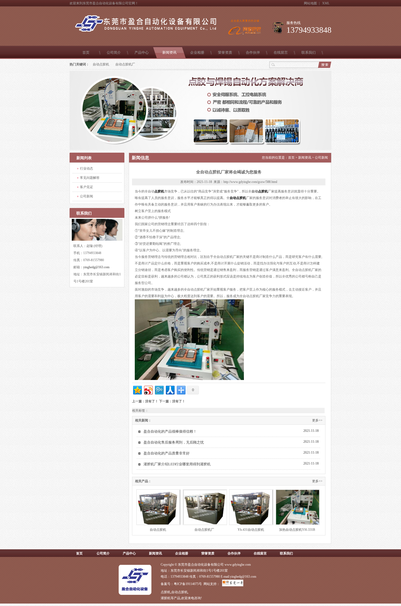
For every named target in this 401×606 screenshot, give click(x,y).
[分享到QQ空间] (137, 389)
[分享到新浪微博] (148, 389)
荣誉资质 (225, 52)
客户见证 (86, 187)
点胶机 (159, 191)
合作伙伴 (253, 52)
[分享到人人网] (170, 389)
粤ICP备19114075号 (188, 584)
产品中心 (141, 52)
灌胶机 (165, 598)
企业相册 (197, 52)
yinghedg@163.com (96, 267)
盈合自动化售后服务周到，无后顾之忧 (173, 442)
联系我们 (308, 52)
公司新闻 (86, 196)
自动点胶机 (101, 64)
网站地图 (310, 3)
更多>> (317, 420)
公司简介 (114, 52)
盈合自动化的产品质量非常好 (166, 453)
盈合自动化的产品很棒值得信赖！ (170, 431)
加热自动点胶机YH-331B (297, 530)
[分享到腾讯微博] (159, 389)
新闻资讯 (169, 52)
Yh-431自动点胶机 (251, 530)
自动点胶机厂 (125, 64)
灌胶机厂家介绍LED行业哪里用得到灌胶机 (177, 464)
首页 (85, 52)
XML (326, 3)
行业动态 (86, 168)
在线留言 (281, 52)
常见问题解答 (90, 178)
